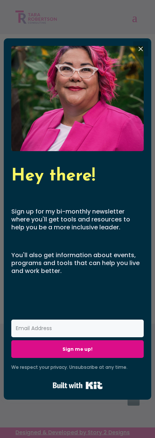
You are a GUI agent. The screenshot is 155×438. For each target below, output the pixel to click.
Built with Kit (78, 385)
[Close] (140, 48)
